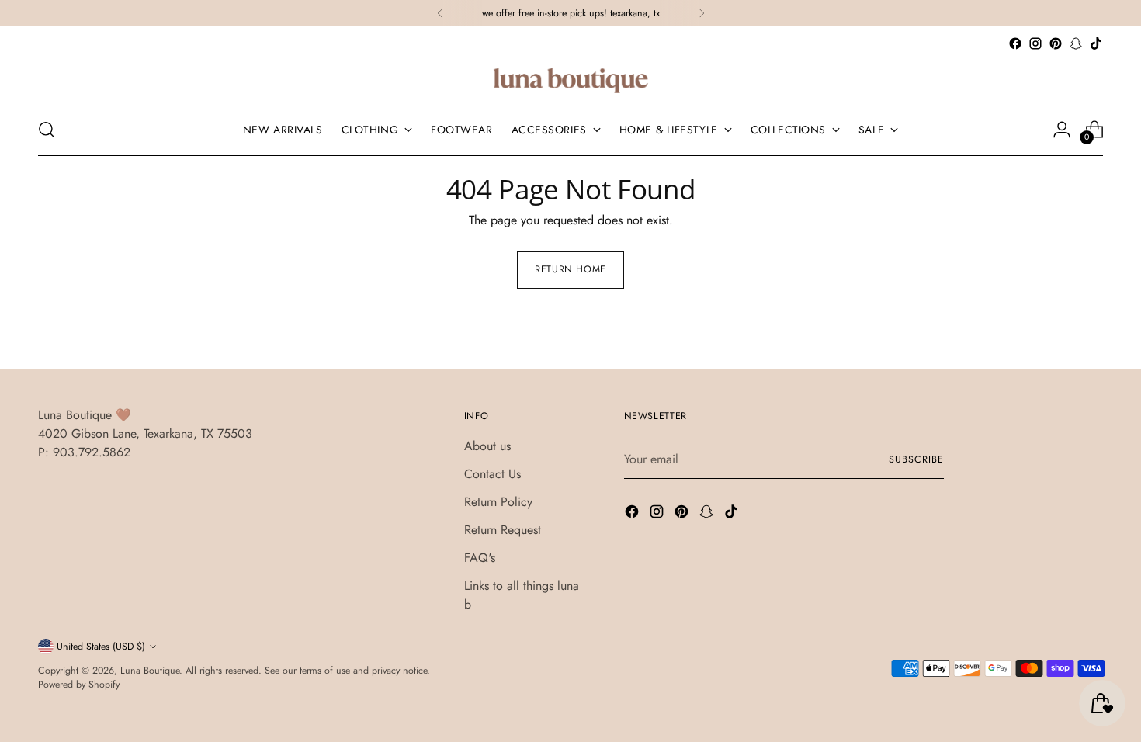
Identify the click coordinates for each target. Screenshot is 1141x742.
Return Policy (498, 502)
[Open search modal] (46, 129)
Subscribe (916, 459)
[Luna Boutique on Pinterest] (1056, 43)
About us (487, 446)
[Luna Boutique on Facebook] (1015, 43)
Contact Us (492, 474)
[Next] (702, 13)
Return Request (502, 530)
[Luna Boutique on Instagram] (1035, 43)
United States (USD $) (101, 647)
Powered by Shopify (79, 685)
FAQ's (479, 558)
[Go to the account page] (1061, 129)
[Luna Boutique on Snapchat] (1076, 43)
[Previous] (440, 13)
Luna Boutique (149, 671)
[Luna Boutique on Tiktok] (1096, 43)
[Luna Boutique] (570, 78)
